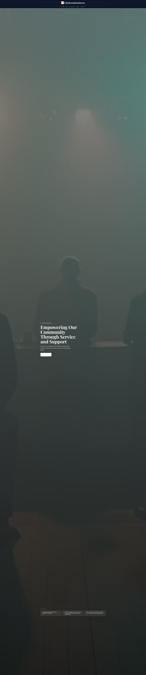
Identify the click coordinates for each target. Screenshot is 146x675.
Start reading (45, 354)
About (77, 6)
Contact (83, 6)
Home (62, 6)
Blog (66, 6)
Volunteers (72, 6)
